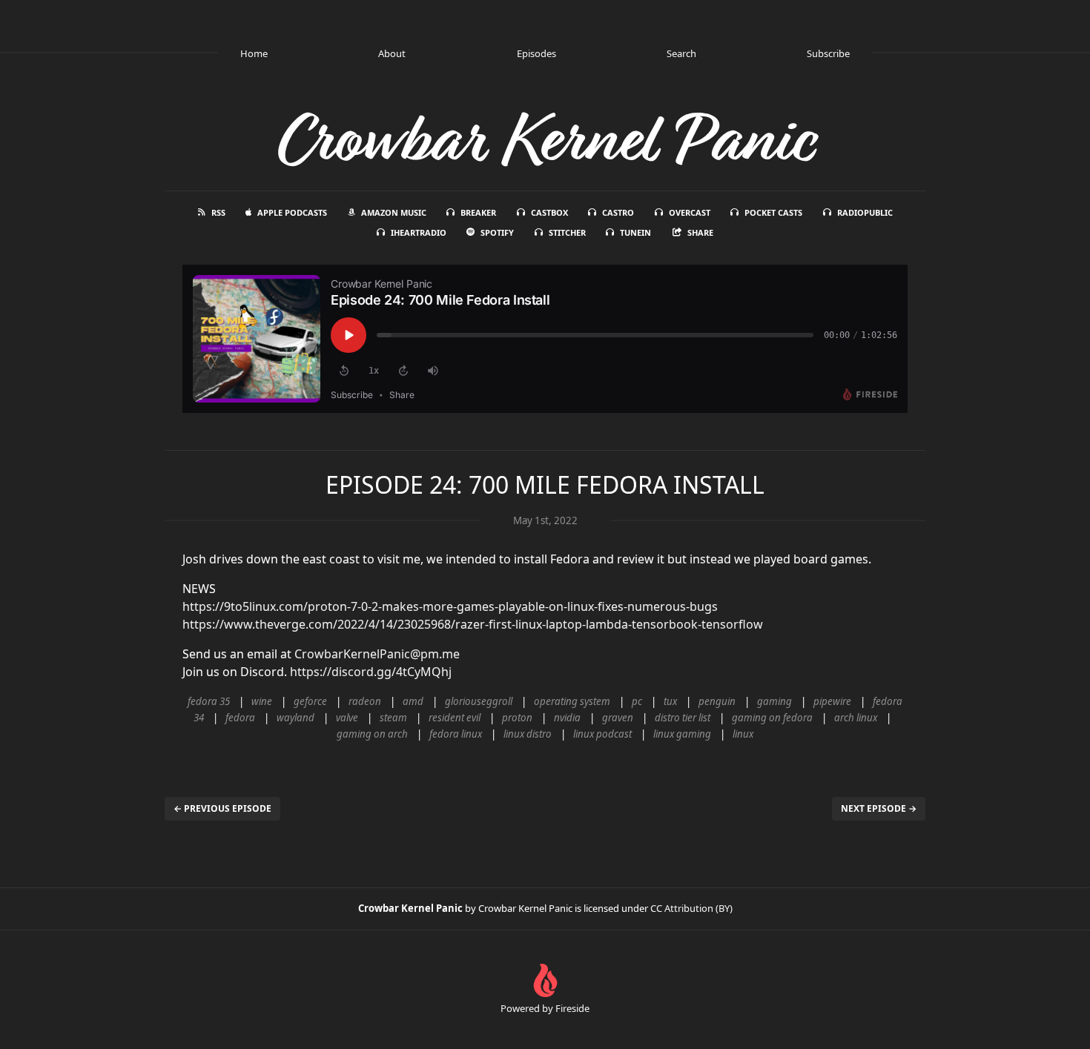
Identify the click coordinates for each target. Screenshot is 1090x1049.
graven (617, 717)
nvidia (567, 717)
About (392, 53)
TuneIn (635, 232)
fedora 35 (209, 701)
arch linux (855, 717)
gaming (774, 701)
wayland (295, 717)
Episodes (536, 53)
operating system (572, 701)
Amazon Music (393, 212)
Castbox (549, 212)
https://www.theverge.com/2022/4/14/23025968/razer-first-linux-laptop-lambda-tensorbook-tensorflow (472, 624)
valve (347, 717)
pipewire (832, 701)
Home (254, 53)
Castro (618, 212)
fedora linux (455, 734)
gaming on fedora (772, 717)
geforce (310, 701)
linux (743, 734)
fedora (240, 717)
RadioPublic (865, 212)
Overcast (689, 212)
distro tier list (682, 717)
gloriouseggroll (478, 701)
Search (681, 53)
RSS (218, 212)
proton (517, 717)
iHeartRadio (418, 232)
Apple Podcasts (292, 212)
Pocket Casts (773, 212)
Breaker (478, 212)
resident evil (454, 717)
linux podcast (602, 734)
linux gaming (682, 734)
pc (637, 701)
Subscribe (828, 53)
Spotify (497, 232)
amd (413, 701)
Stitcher (567, 232)
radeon (365, 701)
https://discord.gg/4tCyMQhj (371, 672)
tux (670, 701)
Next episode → (878, 808)
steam (393, 717)
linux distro (527, 734)
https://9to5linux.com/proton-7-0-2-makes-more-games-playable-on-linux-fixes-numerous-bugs (450, 606)
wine (261, 701)
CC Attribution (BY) (691, 908)
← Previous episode (222, 808)
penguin (717, 701)
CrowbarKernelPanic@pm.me (377, 654)
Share (700, 232)
